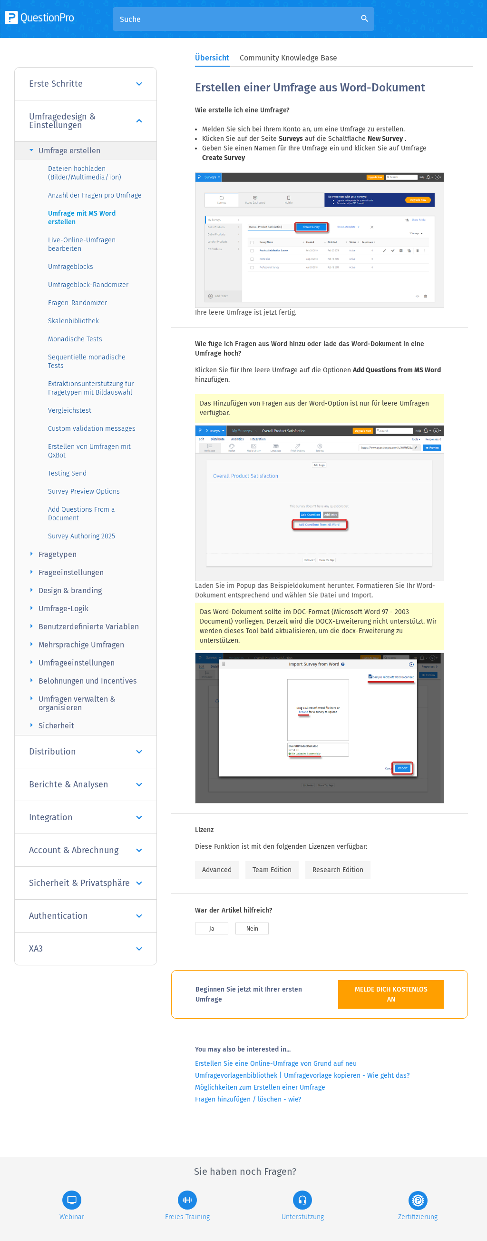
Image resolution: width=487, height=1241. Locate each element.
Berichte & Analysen (68, 784)
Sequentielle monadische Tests (87, 361)
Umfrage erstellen (63, 150)
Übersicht (212, 57)
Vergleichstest (69, 411)
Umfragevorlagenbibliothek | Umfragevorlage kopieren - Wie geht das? (302, 1076)
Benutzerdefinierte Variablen (83, 626)
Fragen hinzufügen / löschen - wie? (248, 1099)
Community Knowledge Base (288, 57)
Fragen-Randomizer (77, 303)
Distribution (52, 751)
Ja (211, 928)
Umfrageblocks (70, 267)
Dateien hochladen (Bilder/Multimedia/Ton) (84, 173)
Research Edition (337, 870)
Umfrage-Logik (57, 608)
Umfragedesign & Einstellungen (62, 120)
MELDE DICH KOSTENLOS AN (391, 994)
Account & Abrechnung (73, 850)
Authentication (58, 916)
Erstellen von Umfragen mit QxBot (89, 451)
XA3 (36, 948)
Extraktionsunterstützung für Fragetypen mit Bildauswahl (91, 388)
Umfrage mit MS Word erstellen (82, 217)
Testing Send (67, 473)
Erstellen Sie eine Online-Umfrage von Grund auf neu (276, 1064)
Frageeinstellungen (65, 572)
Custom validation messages (92, 429)
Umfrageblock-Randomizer (88, 285)
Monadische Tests (75, 339)
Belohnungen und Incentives (81, 680)
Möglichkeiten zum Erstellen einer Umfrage (260, 1087)
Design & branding (64, 590)
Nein (252, 928)
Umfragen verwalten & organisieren (71, 703)
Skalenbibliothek (73, 321)
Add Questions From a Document (81, 514)
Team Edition (272, 870)
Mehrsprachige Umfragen (75, 644)
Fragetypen (52, 554)
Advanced (217, 870)
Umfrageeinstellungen (71, 662)
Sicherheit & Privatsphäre (79, 883)
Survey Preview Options (84, 491)
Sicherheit (50, 725)
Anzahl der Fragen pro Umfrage (95, 195)
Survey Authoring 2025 (81, 536)
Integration (51, 817)
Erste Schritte (56, 84)
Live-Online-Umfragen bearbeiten (82, 244)
